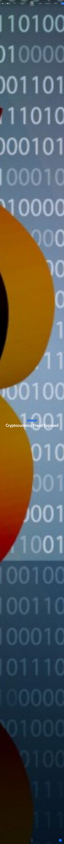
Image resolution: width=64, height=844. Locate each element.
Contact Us (56, 4)
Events (14, 3)
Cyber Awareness (32, 420)
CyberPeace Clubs (22, 4)
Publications (48, 3)
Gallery (40, 3)
